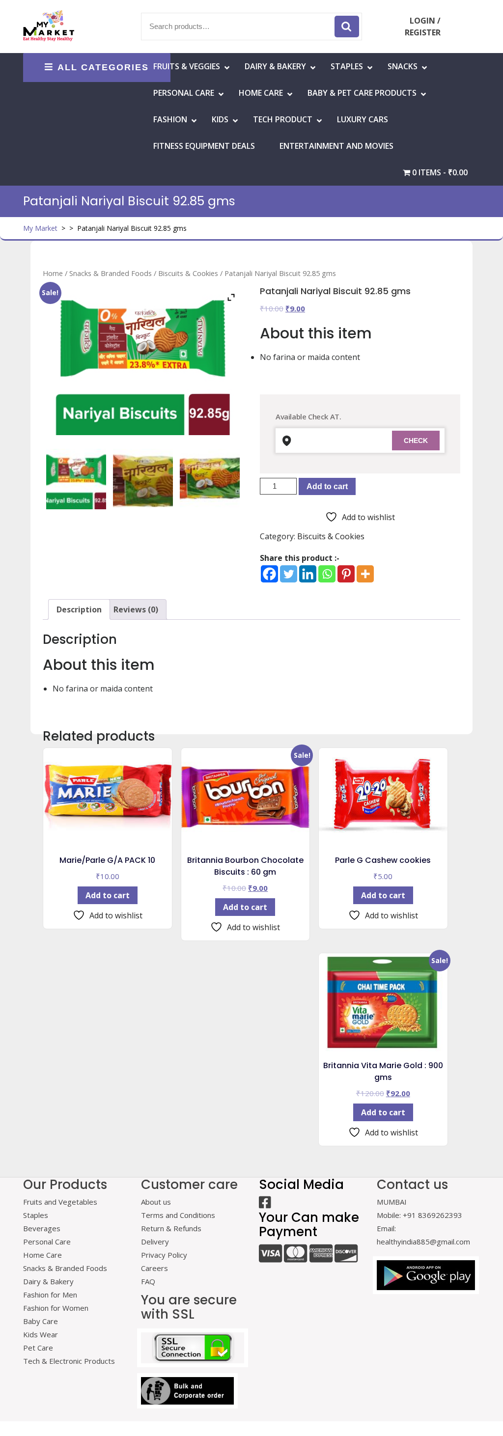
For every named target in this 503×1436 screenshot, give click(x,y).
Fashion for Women (55, 1308)
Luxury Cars (362, 119)
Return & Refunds (171, 1228)
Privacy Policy (164, 1255)
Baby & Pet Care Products (362, 92)
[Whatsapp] (326, 573)
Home (53, 273)
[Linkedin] (307, 573)
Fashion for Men (50, 1294)
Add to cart (327, 486)
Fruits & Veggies (186, 66)
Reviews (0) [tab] (135, 609)
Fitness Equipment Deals (204, 145)
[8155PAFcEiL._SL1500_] (210, 479)
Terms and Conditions (178, 1215)
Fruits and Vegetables (60, 1202)
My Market (40, 228)
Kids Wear (40, 1334)
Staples (347, 66)
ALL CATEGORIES (103, 67)
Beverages (41, 1228)
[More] (365, 573)
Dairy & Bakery (275, 66)
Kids (220, 119)
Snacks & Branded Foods (110, 273)
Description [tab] (79, 609)
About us (156, 1202)
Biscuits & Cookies (188, 273)
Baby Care (40, 1321)
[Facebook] (269, 573)
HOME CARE (261, 92)
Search (347, 26)
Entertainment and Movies (336, 145)
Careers (154, 1268)
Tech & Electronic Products (69, 1361)
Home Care (42, 1255)
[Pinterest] (346, 573)
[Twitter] (288, 573)
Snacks (403, 66)
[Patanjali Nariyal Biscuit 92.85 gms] (76, 479)
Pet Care (38, 1348)
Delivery (155, 1241)
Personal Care (183, 92)
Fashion (170, 119)
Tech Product (282, 119)
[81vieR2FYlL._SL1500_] (143, 479)
